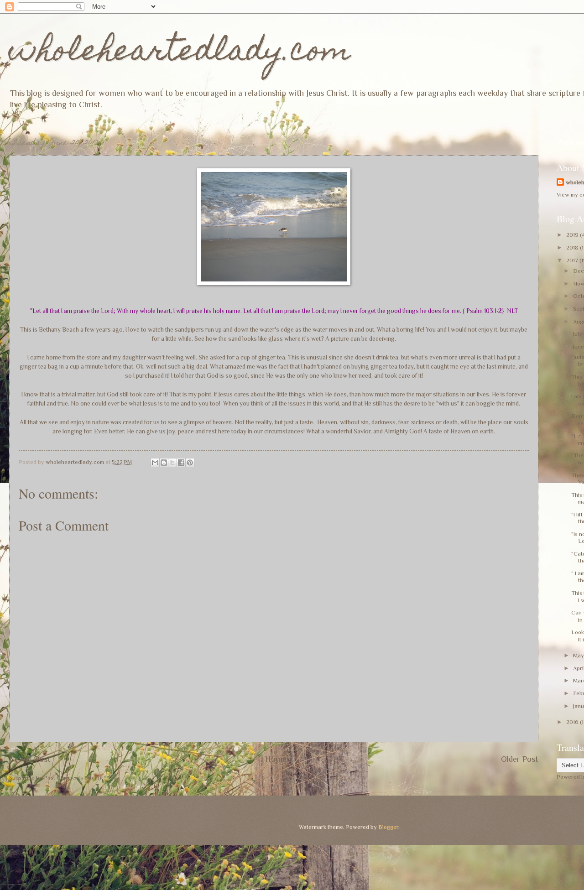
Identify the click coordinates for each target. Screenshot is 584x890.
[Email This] (155, 462)
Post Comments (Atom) (72, 777)
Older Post (519, 759)
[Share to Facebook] (181, 462)
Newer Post (30, 759)
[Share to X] (172, 462)
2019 (573, 234)
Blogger (388, 826)
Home (276, 759)
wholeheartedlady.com (180, 53)
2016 (573, 721)
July (578, 333)
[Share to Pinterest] (189, 462)
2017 (572, 260)
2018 (573, 247)
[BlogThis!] (163, 462)
